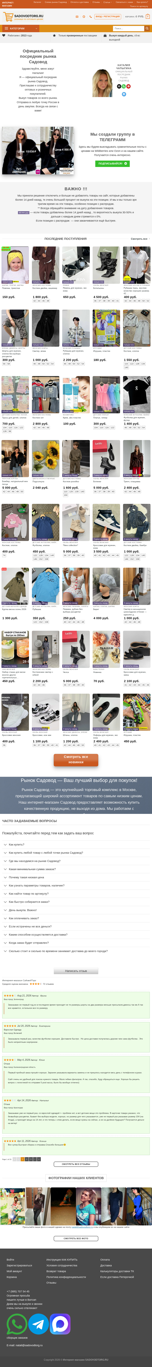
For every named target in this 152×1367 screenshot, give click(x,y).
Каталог (37, 2)
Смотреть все (139, 239)
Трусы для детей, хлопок (14, 417)
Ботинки (97, 481)
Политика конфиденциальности (66, 1277)
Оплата (105, 1259)
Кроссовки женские (11, 735)
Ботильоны (98, 288)
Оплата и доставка (80, 2)
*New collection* (70, 545)
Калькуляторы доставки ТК (117, 1271)
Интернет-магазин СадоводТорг (19, 980)
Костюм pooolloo (71, 481)
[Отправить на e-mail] (119, 86)
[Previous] (7, 1206)
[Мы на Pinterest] (128, 86)
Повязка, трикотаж (11, 288)
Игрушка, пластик (101, 351)
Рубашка (37, 609)
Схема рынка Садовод (56, 2)
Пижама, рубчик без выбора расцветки (72, 610)
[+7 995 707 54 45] (91, 17)
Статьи (106, 2)
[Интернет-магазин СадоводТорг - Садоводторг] (23, 16)
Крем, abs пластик (72, 417)
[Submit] (147, 28)
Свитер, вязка (39, 351)
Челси (66, 672)
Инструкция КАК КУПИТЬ (61, 1259)
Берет (96, 609)
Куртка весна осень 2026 (14, 609)
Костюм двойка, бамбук (135, 545)
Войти (10, 1259)
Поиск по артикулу (139, 6)
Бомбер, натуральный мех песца (15, 482)
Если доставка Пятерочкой (117, 1277)
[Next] (145, 1206)
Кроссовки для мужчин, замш (135, 673)
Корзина (12, 1277)
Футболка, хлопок (41, 545)
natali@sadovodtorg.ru (82, 1227)
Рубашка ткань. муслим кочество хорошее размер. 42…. (137, 291)
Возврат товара (56, 1271)
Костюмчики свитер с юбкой (43, 673)
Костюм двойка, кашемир (45, 288)
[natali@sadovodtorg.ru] (77, 17)
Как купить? (142, 2)
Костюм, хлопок (131, 351)
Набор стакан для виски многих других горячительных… (13, 675)
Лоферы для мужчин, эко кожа (105, 736)
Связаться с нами (124, 2)
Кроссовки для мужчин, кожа (104, 546)
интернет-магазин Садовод (52, 802)
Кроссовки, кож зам (42, 735)
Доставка (106, 1265)
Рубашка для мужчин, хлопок (73, 352)
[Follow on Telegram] (124, 94)
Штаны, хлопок (70, 735)
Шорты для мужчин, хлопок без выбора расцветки (11, 354)
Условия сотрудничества (61, 1265)
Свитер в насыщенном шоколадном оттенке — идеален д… (135, 612)
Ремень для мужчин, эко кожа (75, 289)
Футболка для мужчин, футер (134, 418)
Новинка (97, 672)
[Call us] (124, 86)
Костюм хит (38, 417)
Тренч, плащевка (132, 481)
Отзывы (96, 2)
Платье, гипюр (100, 417)
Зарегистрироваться (19, 1265)
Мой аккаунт (14, 1271)
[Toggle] (5, 844)
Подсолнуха (38, 481)
